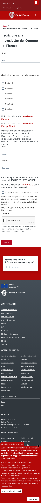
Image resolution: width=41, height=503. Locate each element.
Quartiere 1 (10, 88)
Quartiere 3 (10, 98)
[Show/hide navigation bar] (3, 15)
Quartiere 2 (10, 93)
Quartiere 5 (10, 109)
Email (8, 53)
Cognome (5, 160)
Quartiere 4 (10, 103)
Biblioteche (9, 83)
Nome (4, 147)
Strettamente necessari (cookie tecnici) (17, 462)
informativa (27, 184)
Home (5, 26)
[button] (36, 15)
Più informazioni (18, 458)
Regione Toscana (8, 3)
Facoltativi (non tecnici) (11, 475)
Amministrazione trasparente (12, 8)
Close (38, 446)
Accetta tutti (33, 499)
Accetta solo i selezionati (11, 491)
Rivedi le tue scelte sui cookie (12, 444)
